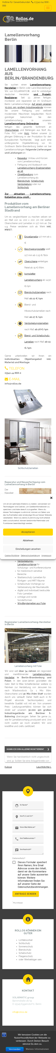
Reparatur (22, 158)
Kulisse (8, 767)
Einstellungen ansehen (28, 549)
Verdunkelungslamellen (36, 323)
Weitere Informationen (37, 1049)
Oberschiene (30, 261)
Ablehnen (28, 540)
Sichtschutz (23, 187)
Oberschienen (12, 130)
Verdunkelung (24, 184)
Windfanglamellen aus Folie (31, 603)
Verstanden (15, 1049)
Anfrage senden (25, 894)
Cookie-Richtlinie (12, 555)
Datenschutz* (18, 858)
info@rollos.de (19, 1012)
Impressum (46, 555)
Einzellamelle (31, 236)
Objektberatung (25, 174)
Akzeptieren (28, 532)
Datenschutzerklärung (30, 555)
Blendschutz (23, 181)
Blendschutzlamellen (35, 292)
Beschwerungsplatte (34, 249)
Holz (26, 133)
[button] (51, 497)
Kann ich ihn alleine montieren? (25, 749)
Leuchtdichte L (43, 767)
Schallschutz (37, 181)
